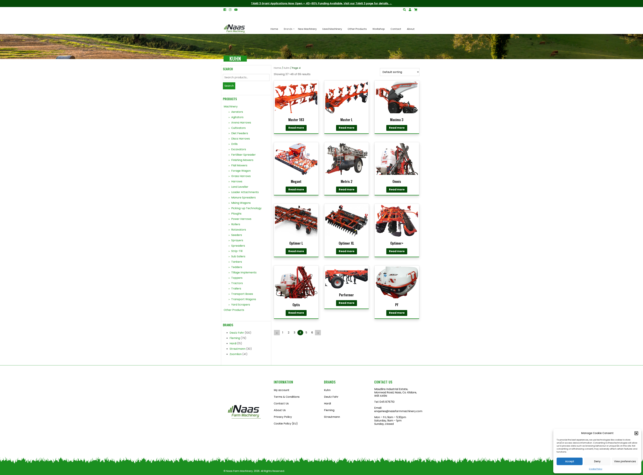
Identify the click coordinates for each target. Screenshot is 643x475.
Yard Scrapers (240, 305)
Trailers (236, 288)
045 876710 (387, 402)
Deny (597, 461)
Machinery (231, 106)
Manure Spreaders (243, 197)
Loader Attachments (245, 192)
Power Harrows (241, 219)
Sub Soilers (238, 256)
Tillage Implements (244, 272)
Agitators (237, 117)
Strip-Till (236, 251)
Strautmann (237, 349)
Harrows (236, 181)
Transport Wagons (243, 299)
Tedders (236, 267)
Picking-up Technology (246, 208)
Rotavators (238, 230)
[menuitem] (274, 29)
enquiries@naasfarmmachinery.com (398, 411)
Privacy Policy (283, 417)
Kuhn (287, 68)
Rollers (235, 224)
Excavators (238, 149)
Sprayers (237, 240)
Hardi (233, 343)
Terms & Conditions (287, 397)
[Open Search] (415, 10)
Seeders (236, 235)
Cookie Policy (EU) (286, 423)
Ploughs (236, 213)
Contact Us (281, 403)
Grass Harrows (241, 176)
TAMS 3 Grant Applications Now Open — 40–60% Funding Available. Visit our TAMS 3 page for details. (320, 3)
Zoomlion (236, 354)
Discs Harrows (240, 139)
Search (229, 86)
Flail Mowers (239, 165)
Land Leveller (239, 187)
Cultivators (238, 128)
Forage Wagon (241, 171)
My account (281, 390)
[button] (636, 433)
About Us (280, 410)
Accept (569, 461)
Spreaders (238, 246)
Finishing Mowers (242, 160)
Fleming (235, 338)
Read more (296, 128)
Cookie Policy (595, 468)
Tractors (237, 283)
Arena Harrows (241, 122)
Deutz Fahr (237, 333)
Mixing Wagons (241, 203)
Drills (234, 144)
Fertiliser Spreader (243, 155)
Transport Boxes (242, 294)
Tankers (236, 262)
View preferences (625, 461)
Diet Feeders (239, 133)
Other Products (234, 310)
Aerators (237, 112)
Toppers (236, 278)
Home (277, 68)
